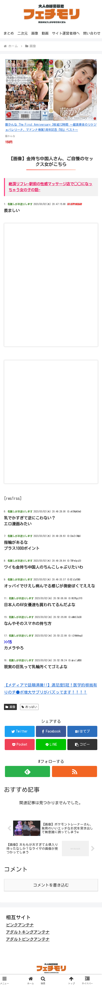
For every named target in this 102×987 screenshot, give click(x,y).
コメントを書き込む (51, 885)
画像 (12, 706)
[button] (82, 744)
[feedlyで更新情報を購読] (27, 771)
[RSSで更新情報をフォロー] (74, 771)
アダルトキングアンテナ (28, 932)
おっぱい (31, 706)
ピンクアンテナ (20, 925)
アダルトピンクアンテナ (28, 939)
